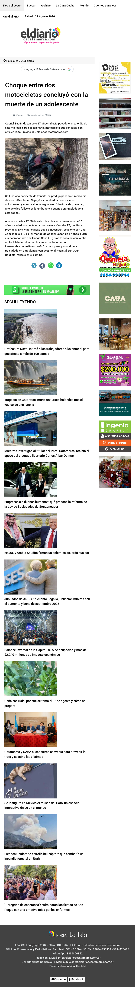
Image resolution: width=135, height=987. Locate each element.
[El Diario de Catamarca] (40, 35)
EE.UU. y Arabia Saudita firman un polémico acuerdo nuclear (46, 553)
